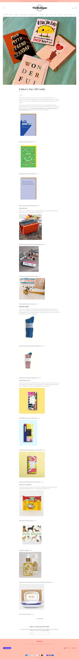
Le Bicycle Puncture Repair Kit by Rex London (28, 276)
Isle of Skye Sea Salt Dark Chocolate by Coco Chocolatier (30, 449)
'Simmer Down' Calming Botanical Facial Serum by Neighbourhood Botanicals (35, 582)
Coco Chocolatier (49, 108)
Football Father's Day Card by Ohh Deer (27, 173)
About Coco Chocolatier (25, 484)
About (26, 644)
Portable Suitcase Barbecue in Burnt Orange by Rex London (31, 244)
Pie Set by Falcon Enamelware (25, 614)
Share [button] (21, 94)
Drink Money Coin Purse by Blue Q (26, 520)
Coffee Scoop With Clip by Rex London (27, 303)
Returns (36, 644)
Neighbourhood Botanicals (24, 109)
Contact (29, 644)
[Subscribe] (48, 633)
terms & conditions (45, 630)
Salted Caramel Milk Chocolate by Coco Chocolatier (29, 481)
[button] (4, 8)
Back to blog (40, 618)
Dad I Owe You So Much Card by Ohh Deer (28, 205)
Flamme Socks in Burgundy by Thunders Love (28, 377)
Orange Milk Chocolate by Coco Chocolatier (28, 418)
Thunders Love (43, 108)
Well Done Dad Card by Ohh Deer (26, 141)
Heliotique (40, 657)
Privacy (49, 644)
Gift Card (45, 644)
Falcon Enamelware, (35, 108)
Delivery (41, 644)
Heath (55, 108)
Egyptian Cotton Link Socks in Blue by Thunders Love (30, 345)
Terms (53, 644)
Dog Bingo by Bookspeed (24, 550)
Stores (33, 644)
